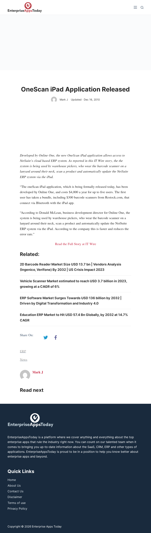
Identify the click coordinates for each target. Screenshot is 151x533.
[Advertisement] (75, 42)
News (23, 359)
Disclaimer (15, 497)
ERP (23, 351)
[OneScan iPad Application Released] (45, 337)
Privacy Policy (17, 508)
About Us (14, 485)
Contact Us (15, 491)
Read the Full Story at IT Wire (75, 244)
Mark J (64, 99)
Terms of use (17, 503)
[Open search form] (142, 7)
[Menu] (135, 7)
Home (12, 480)
